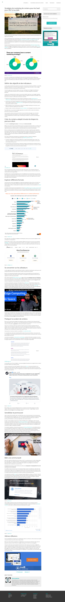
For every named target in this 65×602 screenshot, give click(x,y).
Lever (27, 366)
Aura (15, 474)
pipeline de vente (20, 102)
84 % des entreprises (34, 44)
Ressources (52, 2)
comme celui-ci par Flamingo (19, 337)
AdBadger (7, 242)
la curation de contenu (27, 331)
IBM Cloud (26, 282)
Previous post (20, 572)
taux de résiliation (24, 108)
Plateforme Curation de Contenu (37, 2)
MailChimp (25, 137)
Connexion (58, 2)
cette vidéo (36, 285)
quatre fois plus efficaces (23, 421)
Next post (27, 572)
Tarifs (47, 2)
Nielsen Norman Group (17, 277)
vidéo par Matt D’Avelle (28, 427)
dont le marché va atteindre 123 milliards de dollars (29, 39)
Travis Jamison (15, 578)
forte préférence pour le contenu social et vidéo (32, 187)
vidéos (40, 184)
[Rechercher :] (50, 9)
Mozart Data (30, 137)
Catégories (25, 2)
